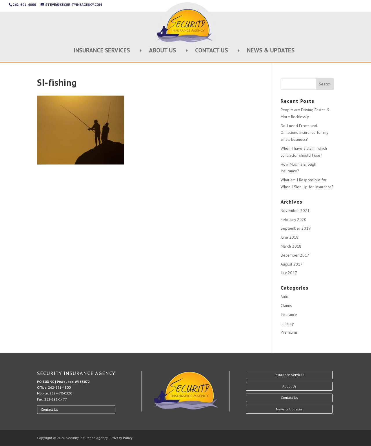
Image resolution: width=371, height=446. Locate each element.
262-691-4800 (59, 387)
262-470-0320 (61, 393)
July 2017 (289, 272)
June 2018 (290, 237)
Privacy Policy (121, 438)
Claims (286, 305)
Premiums (289, 332)
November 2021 (295, 210)
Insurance (289, 314)
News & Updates (270, 51)
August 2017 (292, 264)
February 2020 (293, 219)
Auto (284, 296)
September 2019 (296, 228)
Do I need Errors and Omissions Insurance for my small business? (304, 132)
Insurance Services (102, 51)
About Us (162, 51)
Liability (287, 323)
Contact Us (211, 51)
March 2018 (291, 246)
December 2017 (295, 255)
